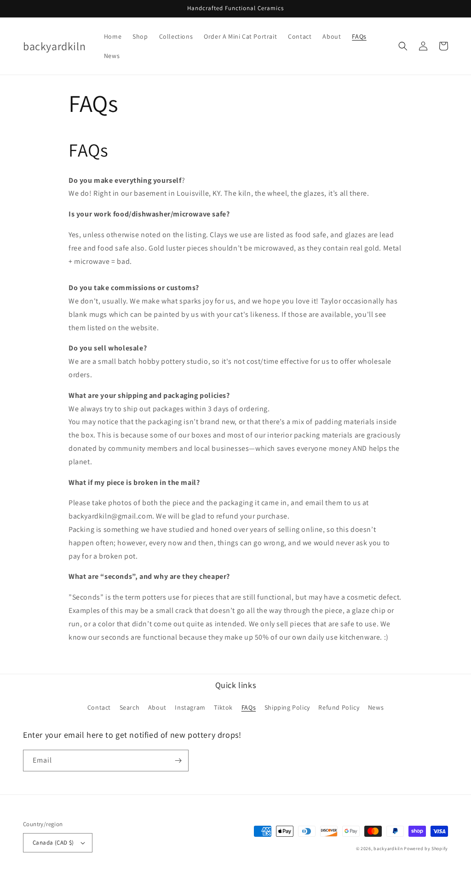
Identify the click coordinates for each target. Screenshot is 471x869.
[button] (403, 46)
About (157, 707)
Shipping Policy (287, 707)
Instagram (190, 707)
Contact (99, 707)
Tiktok (223, 707)
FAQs (248, 707)
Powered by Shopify (426, 849)
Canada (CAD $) (53, 842)
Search (130, 707)
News (376, 707)
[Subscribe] (178, 760)
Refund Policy (338, 707)
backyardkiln (387, 849)
